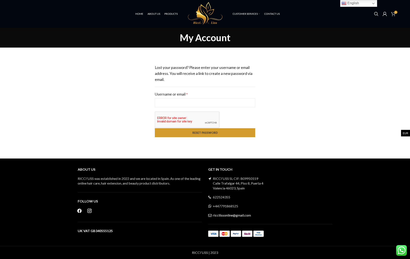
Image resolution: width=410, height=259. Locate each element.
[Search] (376, 14)
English (353, 3)
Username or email (179, 94)
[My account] (385, 14)
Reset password (205, 132)
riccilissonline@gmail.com (232, 215)
